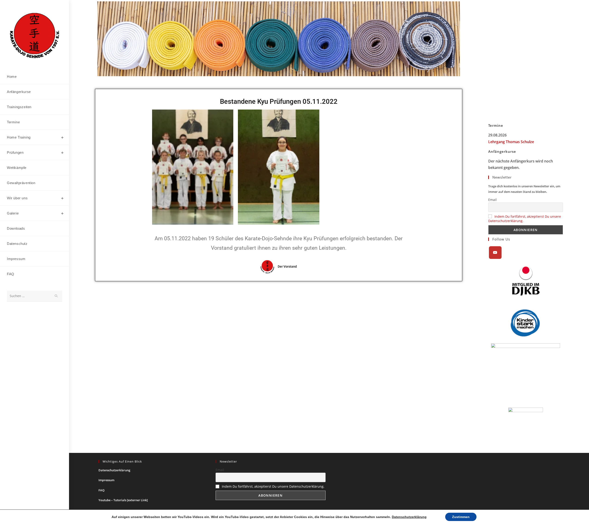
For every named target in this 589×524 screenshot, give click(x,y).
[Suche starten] (56, 296)
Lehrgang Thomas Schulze (511, 141)
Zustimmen (461, 517)
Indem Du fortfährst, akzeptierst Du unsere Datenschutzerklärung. (273, 486)
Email (492, 199)
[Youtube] (495, 252)
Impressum (106, 480)
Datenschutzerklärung (114, 470)
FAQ (101, 490)
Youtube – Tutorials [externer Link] (123, 500)
